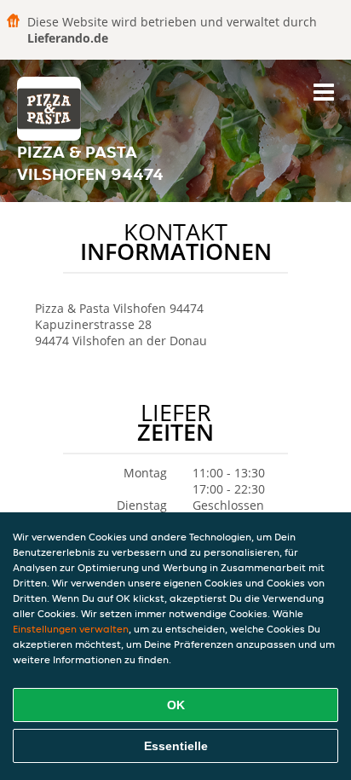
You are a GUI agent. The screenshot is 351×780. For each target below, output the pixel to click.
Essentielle (176, 746)
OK (176, 705)
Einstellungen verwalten (71, 628)
